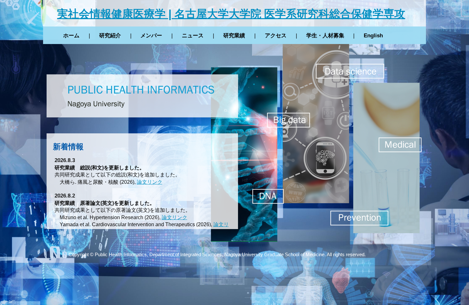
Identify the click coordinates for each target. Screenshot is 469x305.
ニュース (193, 36)
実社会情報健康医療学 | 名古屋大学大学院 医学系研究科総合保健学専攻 (231, 14)
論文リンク (149, 182)
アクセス (276, 36)
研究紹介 (110, 36)
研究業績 (234, 36)
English (373, 36)
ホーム (71, 36)
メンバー (151, 36)
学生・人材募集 (325, 36)
